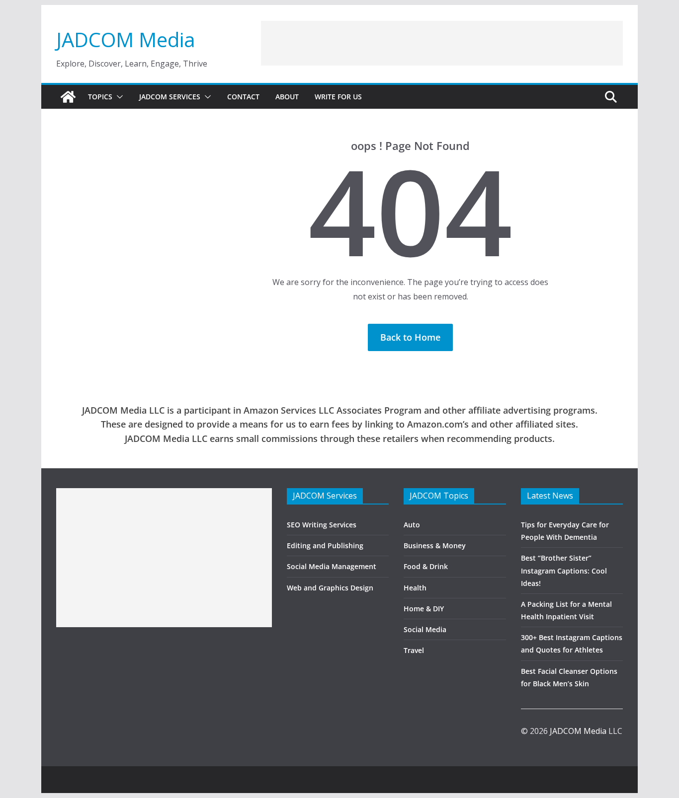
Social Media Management (331, 566)
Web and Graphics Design (330, 587)
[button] (117, 97)
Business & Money (435, 545)
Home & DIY (424, 608)
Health (415, 587)
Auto (412, 524)
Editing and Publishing (325, 545)
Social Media (425, 629)
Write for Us (338, 96)
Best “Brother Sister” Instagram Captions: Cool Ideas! (564, 570)
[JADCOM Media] (68, 97)
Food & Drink (426, 566)
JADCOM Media (125, 39)
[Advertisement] (442, 43)
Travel (414, 650)
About (287, 96)
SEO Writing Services (321, 524)
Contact (243, 96)
